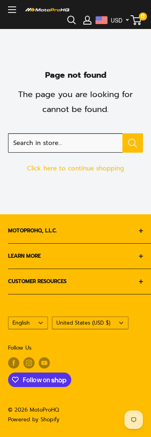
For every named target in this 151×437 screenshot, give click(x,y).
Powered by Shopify (34, 419)
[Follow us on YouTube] (44, 363)
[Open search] (71, 20)
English (21, 323)
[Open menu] (12, 9)
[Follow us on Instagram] (29, 363)
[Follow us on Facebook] (13, 363)
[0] (136, 20)
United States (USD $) (83, 323)
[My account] (87, 20)
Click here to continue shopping (75, 168)
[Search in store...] (132, 143)
